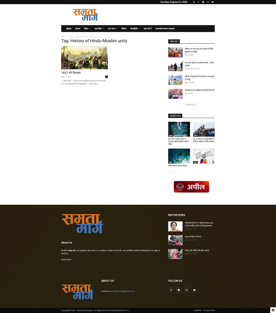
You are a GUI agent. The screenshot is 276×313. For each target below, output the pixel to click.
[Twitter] (208, 2)
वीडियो (123, 28)
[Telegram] (203, 2)
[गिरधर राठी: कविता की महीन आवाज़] (175, 254)
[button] (194, 2)
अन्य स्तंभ (111, 28)
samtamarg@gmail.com (123, 291)
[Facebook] (198, 2)
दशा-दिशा (98, 28)
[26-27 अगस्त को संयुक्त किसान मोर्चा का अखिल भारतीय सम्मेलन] (204, 129)
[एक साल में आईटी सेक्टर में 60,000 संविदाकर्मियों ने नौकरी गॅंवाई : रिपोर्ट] (179, 129)
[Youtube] (212, 2)
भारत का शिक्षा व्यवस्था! (193, 236)
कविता (170, 162)
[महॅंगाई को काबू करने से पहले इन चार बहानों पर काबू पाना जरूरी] (175, 80)
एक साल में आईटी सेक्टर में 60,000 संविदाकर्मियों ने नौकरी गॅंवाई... (178, 141)
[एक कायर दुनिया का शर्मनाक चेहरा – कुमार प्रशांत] (175, 66)
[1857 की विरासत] (84, 57)
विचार (86, 28)
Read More (66, 259)
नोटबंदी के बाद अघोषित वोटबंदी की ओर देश (199, 90)
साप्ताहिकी (133, 28)
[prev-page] (170, 172)
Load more (190, 104)
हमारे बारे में (148, 28)
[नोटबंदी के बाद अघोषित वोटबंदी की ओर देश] (175, 94)
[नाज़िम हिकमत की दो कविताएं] (179, 156)
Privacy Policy (209, 310)
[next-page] (174, 172)
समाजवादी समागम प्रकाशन (165, 28)
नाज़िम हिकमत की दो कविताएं (177, 166)
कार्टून (195, 162)
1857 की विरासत (70, 73)
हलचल (77, 28)
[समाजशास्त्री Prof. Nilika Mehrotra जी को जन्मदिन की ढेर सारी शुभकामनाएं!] (175, 226)
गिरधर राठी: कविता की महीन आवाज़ (197, 250)
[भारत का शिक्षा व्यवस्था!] (175, 240)
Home (63, 36)
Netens (126, 310)
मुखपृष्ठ (68, 28)
